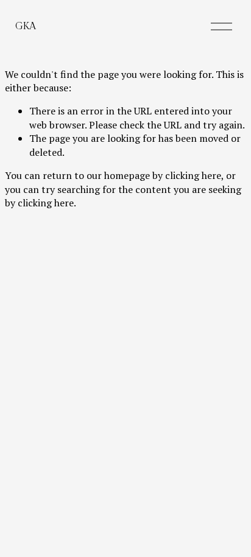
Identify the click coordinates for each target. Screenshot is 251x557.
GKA (25, 26)
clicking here (193, 175)
